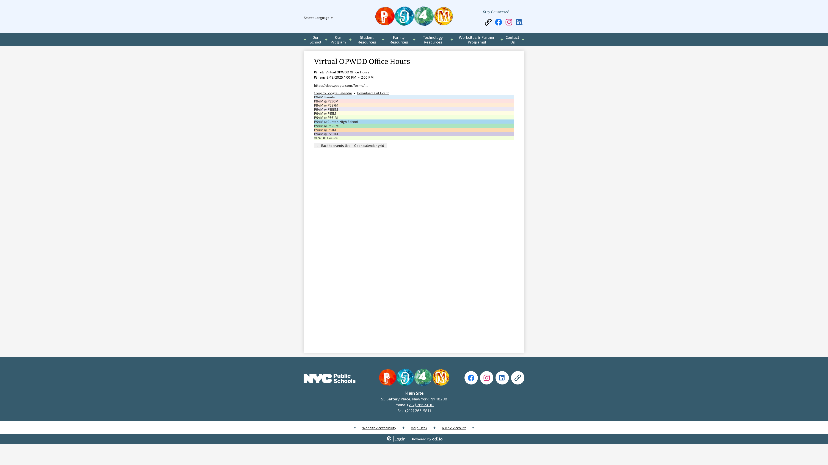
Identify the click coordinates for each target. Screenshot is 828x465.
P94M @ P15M (325, 113)
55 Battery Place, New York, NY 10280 (414, 399)
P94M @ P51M (325, 130)
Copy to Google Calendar (333, 93)
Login (395, 439)
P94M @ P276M (326, 101)
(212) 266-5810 (420, 404)
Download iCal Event (373, 93)
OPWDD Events (326, 138)
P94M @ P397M (326, 105)
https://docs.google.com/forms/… (341, 85)
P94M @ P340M (326, 126)
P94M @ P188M (326, 109)
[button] (315, 39)
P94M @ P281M (326, 134)
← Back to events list (333, 145)
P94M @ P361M (326, 117)
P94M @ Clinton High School (336, 121)
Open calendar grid (369, 145)
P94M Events (324, 97)
